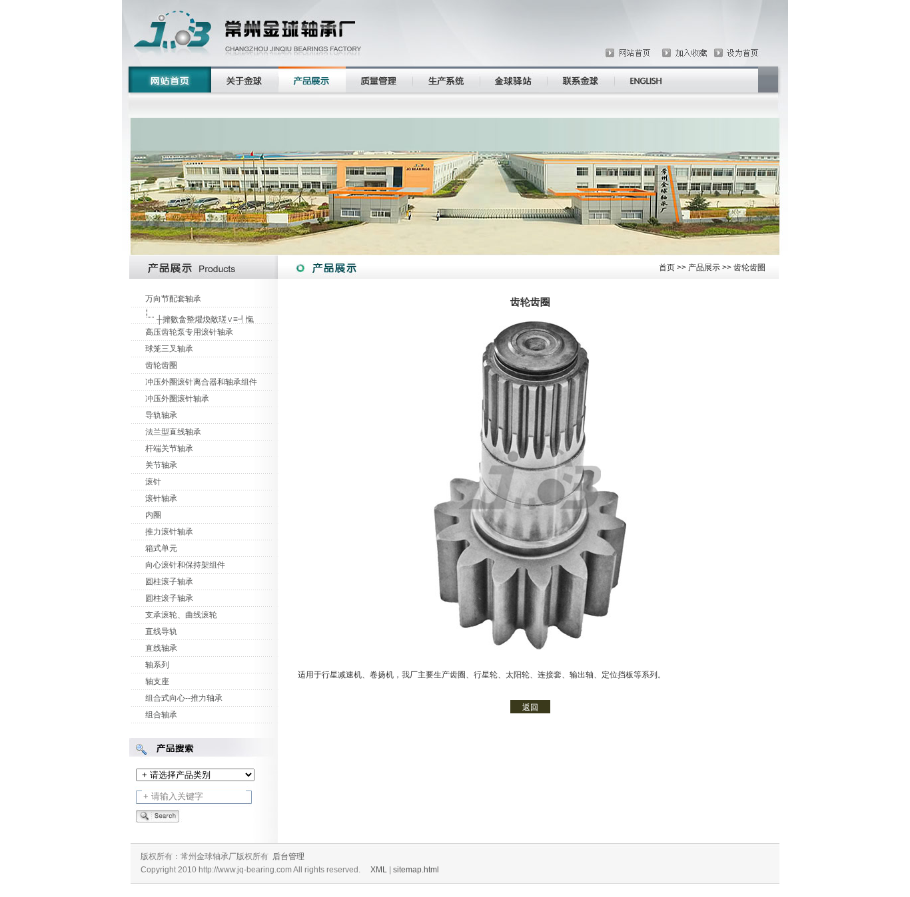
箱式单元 (161, 548)
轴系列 (157, 664)
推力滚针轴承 (169, 531)
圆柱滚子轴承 (169, 581)
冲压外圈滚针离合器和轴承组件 (201, 382)
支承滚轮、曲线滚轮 (181, 615)
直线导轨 (161, 631)
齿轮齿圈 (161, 365)
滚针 (153, 481)
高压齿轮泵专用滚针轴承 (189, 332)
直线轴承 (161, 648)
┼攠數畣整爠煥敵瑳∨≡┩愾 (205, 319)
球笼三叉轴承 (169, 348)
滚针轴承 (161, 498)
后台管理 (288, 856)
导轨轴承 (161, 415)
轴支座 (157, 681)
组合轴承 (161, 714)
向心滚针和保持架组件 (185, 565)
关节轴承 (161, 465)
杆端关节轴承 (169, 448)
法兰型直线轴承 (173, 432)
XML (378, 869)
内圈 (153, 515)
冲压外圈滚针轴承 (177, 398)
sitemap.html (416, 869)
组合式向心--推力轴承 (184, 698)
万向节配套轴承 (173, 298)
